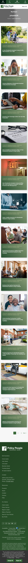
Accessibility (5, 528)
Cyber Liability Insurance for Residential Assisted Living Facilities (14, 202)
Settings (18, 557)
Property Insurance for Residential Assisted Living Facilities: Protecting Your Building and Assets (14, 337)
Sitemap (19, 529)
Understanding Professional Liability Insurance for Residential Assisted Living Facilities (14, 303)
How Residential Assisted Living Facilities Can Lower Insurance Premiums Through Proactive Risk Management (14, 167)
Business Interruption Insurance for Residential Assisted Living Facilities (14, 269)
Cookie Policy (22, 528)
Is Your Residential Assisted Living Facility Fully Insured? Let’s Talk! (14, 34)
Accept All (10, 560)
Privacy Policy (12, 528)
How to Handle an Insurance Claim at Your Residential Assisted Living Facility (14, 134)
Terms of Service (11, 529)
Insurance (4, 46)
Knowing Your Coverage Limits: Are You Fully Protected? (14, 101)
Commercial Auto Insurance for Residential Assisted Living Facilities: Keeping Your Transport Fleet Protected (14, 371)
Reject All (18, 560)
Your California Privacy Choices (10, 531)
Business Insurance (12, 45)
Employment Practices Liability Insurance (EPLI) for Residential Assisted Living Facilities (14, 235)
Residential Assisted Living (13, 46)
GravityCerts (18, 538)
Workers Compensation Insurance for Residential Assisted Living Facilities (14, 406)
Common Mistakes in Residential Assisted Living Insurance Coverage (14, 68)
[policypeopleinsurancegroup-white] (12, 447)
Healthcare (19, 45)
